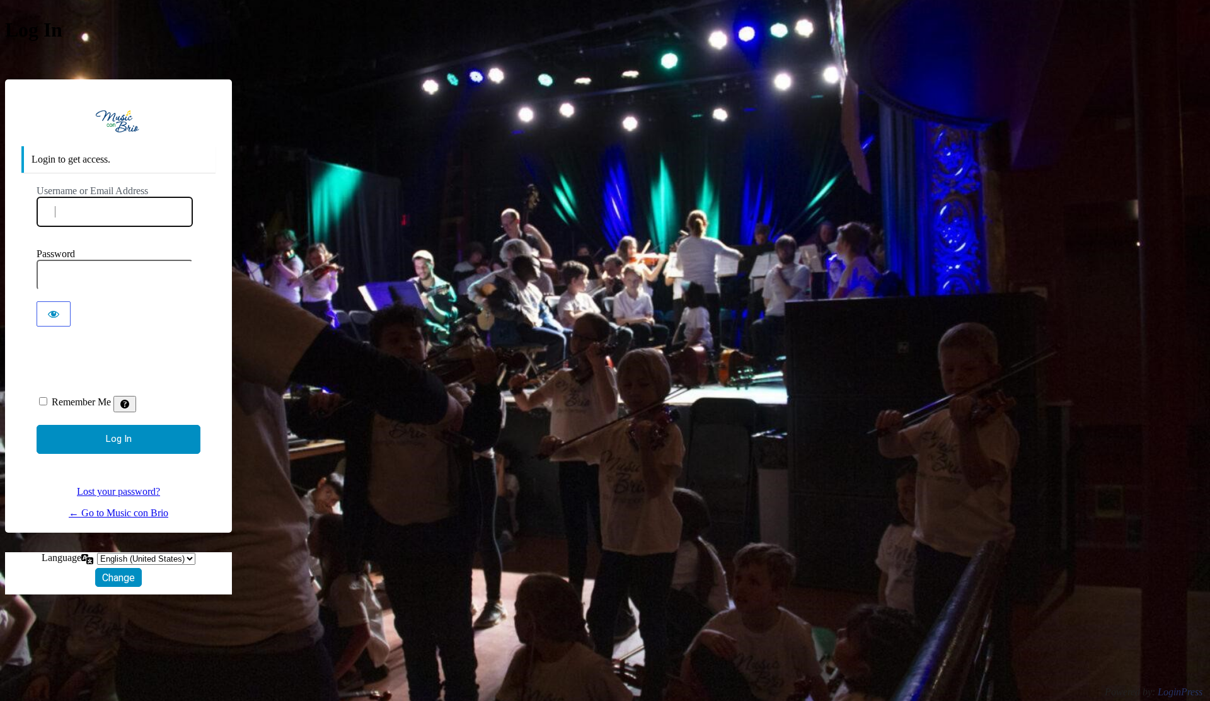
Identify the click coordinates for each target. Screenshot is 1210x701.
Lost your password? (118, 491)
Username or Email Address (92, 190)
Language (61, 557)
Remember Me (81, 402)
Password (56, 253)
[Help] (124, 404)
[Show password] (54, 314)
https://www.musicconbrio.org (118, 121)
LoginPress (1180, 692)
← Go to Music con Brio (118, 512)
